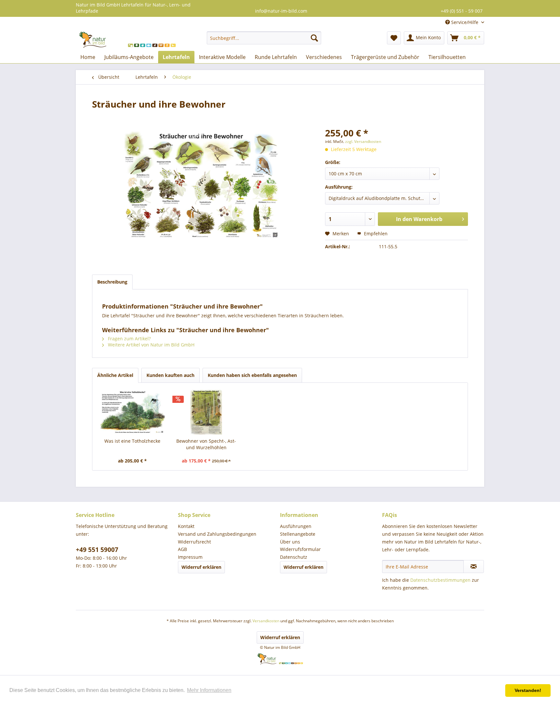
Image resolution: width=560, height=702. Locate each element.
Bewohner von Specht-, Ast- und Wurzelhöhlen (206, 444)
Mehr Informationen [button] (209, 690)
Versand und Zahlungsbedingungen (217, 534)
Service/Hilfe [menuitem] (465, 22)
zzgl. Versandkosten (363, 141)
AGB (182, 549)
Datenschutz (293, 557)
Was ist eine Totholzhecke (132, 441)
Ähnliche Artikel (115, 375)
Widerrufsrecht (194, 542)
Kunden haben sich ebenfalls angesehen (252, 375)
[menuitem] (264, 37)
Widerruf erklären (201, 567)
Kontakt (186, 526)
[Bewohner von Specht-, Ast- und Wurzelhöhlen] (206, 412)
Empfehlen (375, 233)
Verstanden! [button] (528, 690)
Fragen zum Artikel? (129, 338)
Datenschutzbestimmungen (440, 580)
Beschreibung (112, 282)
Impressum (190, 557)
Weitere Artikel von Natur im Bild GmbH (150, 345)
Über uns (290, 542)
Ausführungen (295, 526)
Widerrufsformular (300, 549)
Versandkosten (265, 621)
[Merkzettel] (394, 37)
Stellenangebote (297, 534)
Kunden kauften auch (170, 375)
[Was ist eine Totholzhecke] (132, 412)
